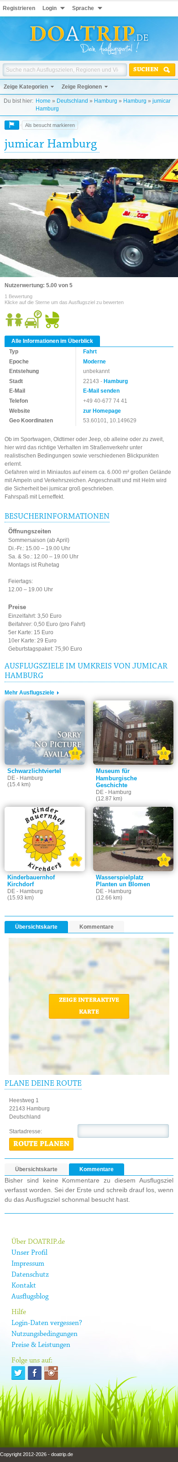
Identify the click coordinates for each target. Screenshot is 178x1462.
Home (43, 101)
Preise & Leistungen (40, 1345)
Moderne (94, 361)
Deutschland (72, 101)
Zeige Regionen (82, 87)
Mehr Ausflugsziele (29, 692)
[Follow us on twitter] (18, 1373)
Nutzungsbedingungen (44, 1334)
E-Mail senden (101, 391)
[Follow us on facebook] (35, 1373)
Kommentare (96, 927)
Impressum (27, 1263)
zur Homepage (102, 411)
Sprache (83, 8)
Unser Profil (29, 1253)
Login (49, 8)
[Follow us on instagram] (51, 1373)
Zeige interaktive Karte (89, 1006)
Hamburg (105, 101)
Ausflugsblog (29, 1296)
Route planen (41, 1144)
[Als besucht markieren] (12, 125)
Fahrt (90, 351)
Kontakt (23, 1285)
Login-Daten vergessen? (46, 1323)
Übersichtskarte (36, 927)
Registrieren (19, 8)
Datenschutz (30, 1274)
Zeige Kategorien (26, 87)
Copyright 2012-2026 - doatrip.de (36, 1454)
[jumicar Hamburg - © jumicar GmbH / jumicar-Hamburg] (89, 219)
